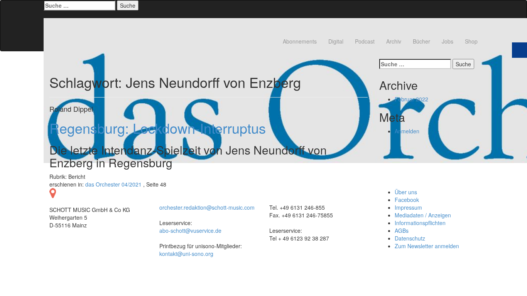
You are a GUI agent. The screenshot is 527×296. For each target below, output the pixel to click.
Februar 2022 (411, 99)
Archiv (393, 41)
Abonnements (300, 41)
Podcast (365, 41)
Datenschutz (410, 238)
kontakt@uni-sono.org (186, 253)
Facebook (407, 200)
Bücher (421, 41)
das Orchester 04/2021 (113, 184)
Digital (335, 41)
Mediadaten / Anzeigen (423, 215)
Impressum (408, 207)
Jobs (447, 41)
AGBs (402, 230)
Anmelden (407, 131)
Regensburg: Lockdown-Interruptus (157, 128)
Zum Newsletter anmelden (427, 246)
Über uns (406, 192)
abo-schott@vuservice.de (190, 230)
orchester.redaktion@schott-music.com (207, 207)
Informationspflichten (420, 223)
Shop (471, 41)
